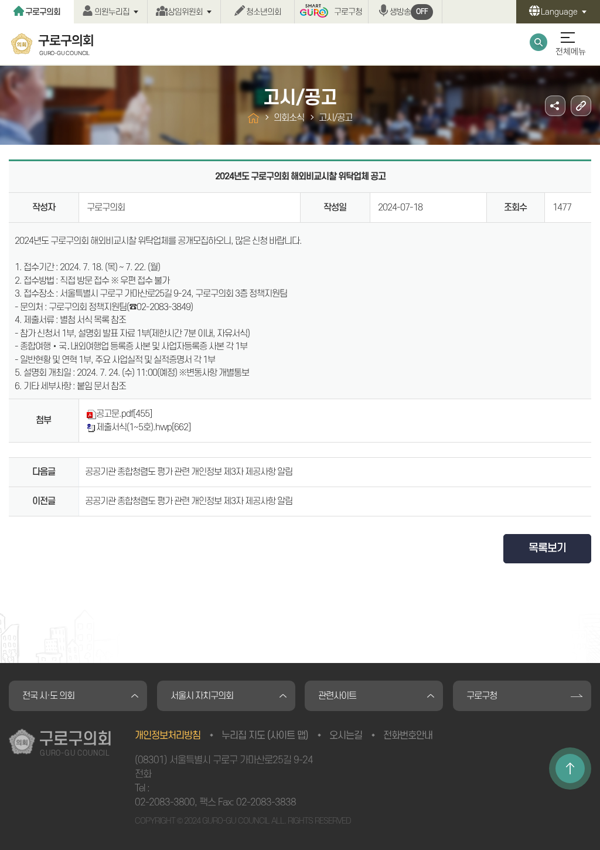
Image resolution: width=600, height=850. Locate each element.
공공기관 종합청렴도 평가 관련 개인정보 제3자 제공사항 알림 (188, 472)
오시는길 (345, 735)
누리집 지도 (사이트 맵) (264, 735)
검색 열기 (538, 42)
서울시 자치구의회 (202, 696)
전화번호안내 (407, 735)
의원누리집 (111, 12)
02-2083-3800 (165, 802)
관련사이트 (337, 696)
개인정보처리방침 (167, 735)
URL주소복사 (581, 106)
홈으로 (253, 118)
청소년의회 (263, 12)
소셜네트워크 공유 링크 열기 (555, 106)
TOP (570, 768)
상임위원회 (185, 12)
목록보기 (547, 548)
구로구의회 (42, 12)
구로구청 (348, 12)
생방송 (409, 12)
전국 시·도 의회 (48, 696)
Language (559, 12)
